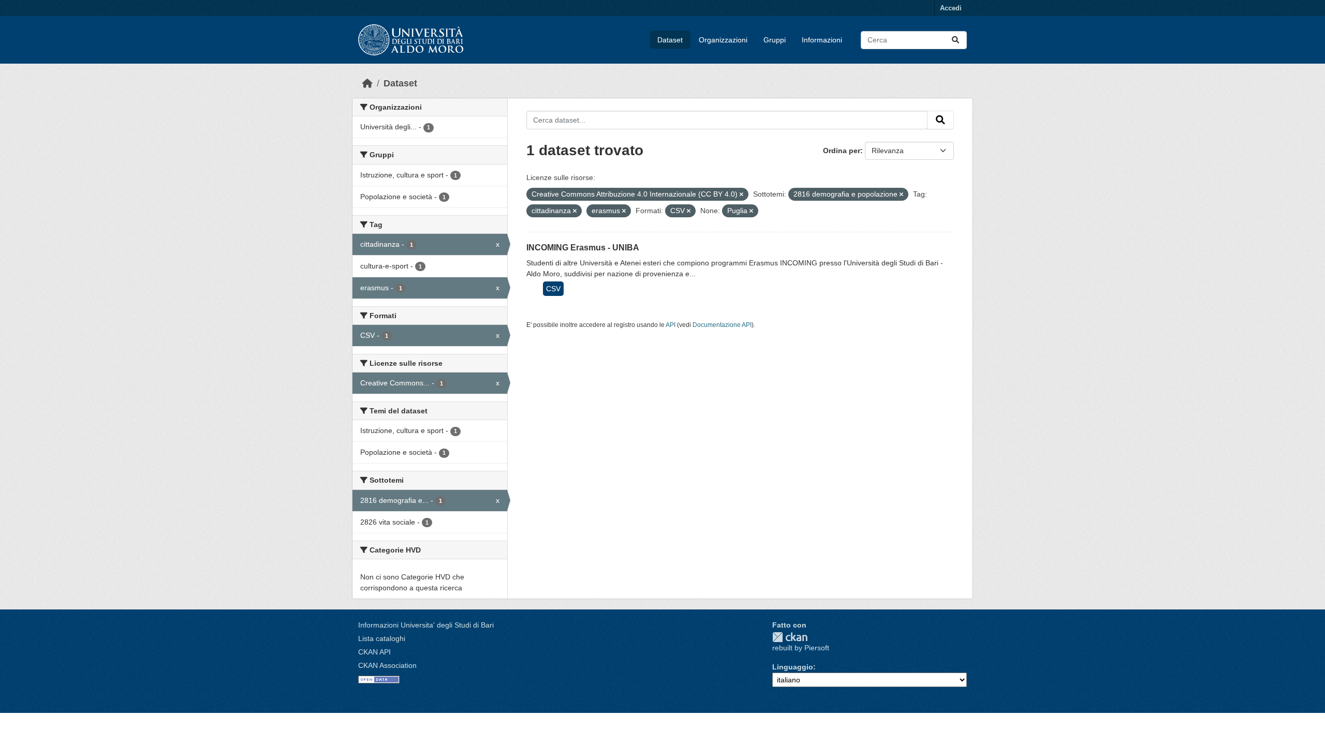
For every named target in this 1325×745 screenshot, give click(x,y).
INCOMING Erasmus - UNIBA (582, 247)
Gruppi (774, 40)
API (670, 325)
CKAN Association (387, 665)
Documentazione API (722, 325)
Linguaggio (792, 667)
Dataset (670, 40)
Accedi (951, 8)
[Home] (367, 83)
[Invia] (955, 40)
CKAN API (374, 652)
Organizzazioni (723, 40)
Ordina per (841, 150)
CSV (553, 289)
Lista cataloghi (381, 638)
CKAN (789, 637)
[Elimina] (741, 194)
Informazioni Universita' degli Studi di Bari (426, 625)
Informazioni (822, 40)
